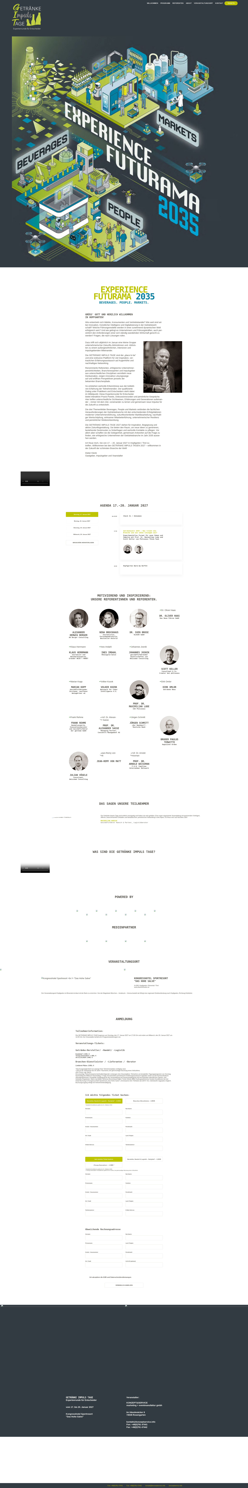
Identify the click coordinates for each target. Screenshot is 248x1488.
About (189, 3)
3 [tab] (120, 827)
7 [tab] (136, 827)
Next (200, 824)
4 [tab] (124, 827)
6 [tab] (132, 827)
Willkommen (152, 3)
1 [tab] (112, 827)
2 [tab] (116, 827)
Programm (165, 3)
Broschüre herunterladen (83, 542)
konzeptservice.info (175, 1485)
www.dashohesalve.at (141, 987)
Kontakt (219, 3)
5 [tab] (128, 827)
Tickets (231, 3)
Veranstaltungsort (203, 3)
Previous (48, 824)
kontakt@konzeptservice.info (140, 1422)
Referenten (178, 3)
